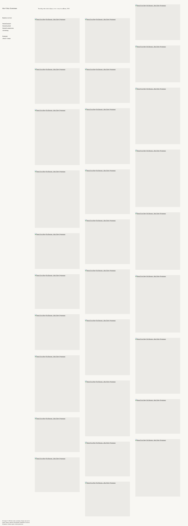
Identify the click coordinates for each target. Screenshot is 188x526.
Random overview (7, 18)
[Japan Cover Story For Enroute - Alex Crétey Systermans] (157, 22)
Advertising (5, 30)
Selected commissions (8, 28)
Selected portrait (6, 26)
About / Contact (6, 38)
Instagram (5, 36)
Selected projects (6, 23)
